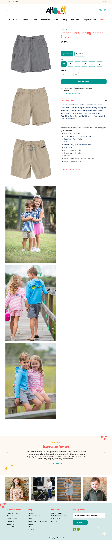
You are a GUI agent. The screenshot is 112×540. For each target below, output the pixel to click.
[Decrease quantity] (63, 74)
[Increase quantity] (76, 74)
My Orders (10, 516)
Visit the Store (56, 518)
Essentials (45, 20)
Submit (80, 522)
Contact (103, 2)
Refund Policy (11, 521)
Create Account (12, 513)
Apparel (25, 20)
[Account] (100, 10)
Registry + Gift (90, 20)
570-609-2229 (56, 513)
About (9, 2)
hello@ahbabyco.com (59, 516)
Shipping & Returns (70, 169)
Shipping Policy (12, 518)
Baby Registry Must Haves (37, 521)
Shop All (31, 513)
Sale (102, 20)
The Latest (12, 20)
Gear (35, 20)
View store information (72, 93)
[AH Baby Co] (56, 10)
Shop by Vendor (34, 516)
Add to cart (83, 82)
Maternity (75, 20)
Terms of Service (12, 527)
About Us (54, 521)
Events (15, 2)
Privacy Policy (11, 524)
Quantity (63, 70)
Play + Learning (60, 20)
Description (67, 100)
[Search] (6, 10)
